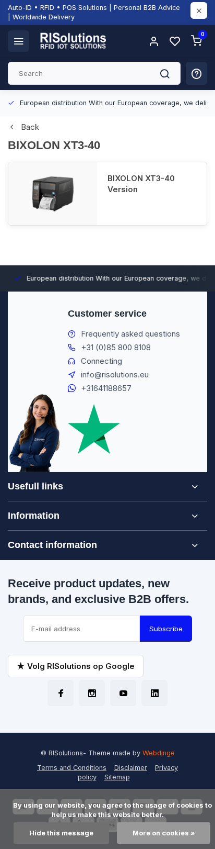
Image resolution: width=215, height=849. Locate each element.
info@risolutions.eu (115, 374)
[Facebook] (60, 693)
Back (30, 127)
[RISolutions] (73, 41)
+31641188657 (106, 388)
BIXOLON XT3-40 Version (141, 183)
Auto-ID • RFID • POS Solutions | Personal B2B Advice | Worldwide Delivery (94, 12)
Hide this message (61, 833)
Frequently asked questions (130, 334)
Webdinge (158, 753)
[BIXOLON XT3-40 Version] (52, 193)
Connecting (101, 361)
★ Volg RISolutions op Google (76, 666)
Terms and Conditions (71, 768)
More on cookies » (164, 833)
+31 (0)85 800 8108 (116, 347)
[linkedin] (154, 693)
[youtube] (123, 693)
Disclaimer (130, 768)
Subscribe (166, 628)
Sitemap (117, 777)
